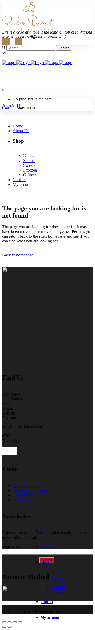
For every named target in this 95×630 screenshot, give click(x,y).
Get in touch (23, 495)
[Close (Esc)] (20, 622)
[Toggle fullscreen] (9, 622)
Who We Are (24, 500)
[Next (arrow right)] (9, 627)
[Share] (15, 622)
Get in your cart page (30, 490)
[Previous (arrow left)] (4, 627)
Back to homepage (17, 255)
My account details (28, 485)
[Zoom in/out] (4, 622)
